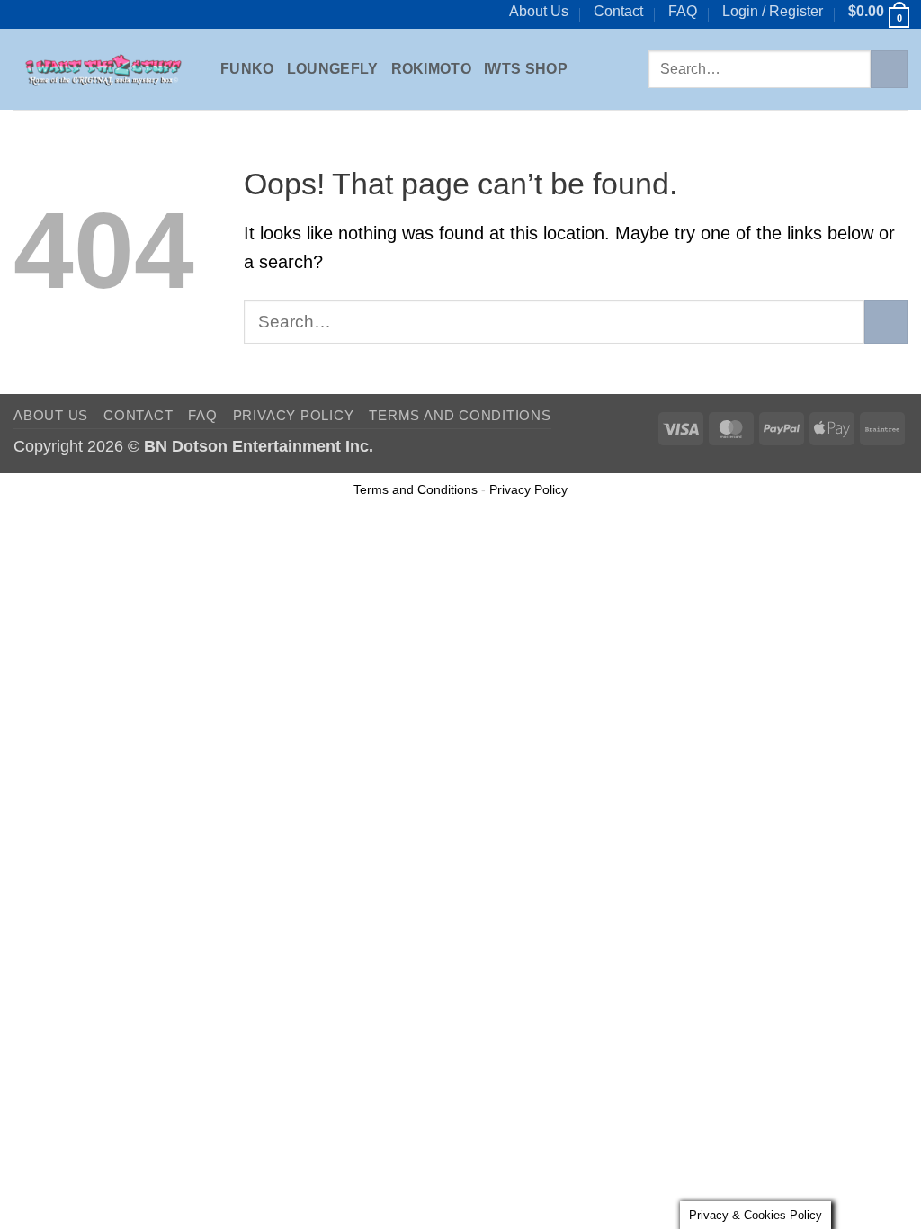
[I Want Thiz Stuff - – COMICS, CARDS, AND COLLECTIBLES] (103, 69)
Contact (618, 11)
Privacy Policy (293, 415)
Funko (247, 68)
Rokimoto (431, 68)
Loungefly (333, 68)
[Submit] (889, 69)
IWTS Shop (526, 68)
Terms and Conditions (459, 415)
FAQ (682, 11)
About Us (538, 11)
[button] (772, 11)
